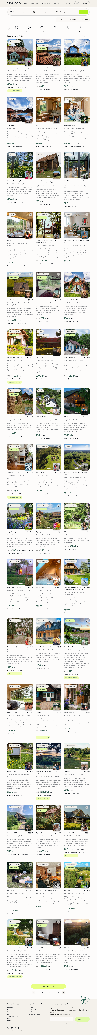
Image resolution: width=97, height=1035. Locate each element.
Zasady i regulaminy (34, 1009)
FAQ (8, 1014)
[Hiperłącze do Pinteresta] (19, 1028)
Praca (8, 1018)
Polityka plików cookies (34, 1014)
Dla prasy (31, 1007)
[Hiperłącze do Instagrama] (8, 1028)
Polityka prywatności (34, 1012)
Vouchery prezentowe (12, 1016)
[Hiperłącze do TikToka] (15, 1028)
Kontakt (9, 1020)
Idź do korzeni (10, 1012)
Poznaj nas (10, 1007)
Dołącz (9, 1009)
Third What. (30, 1030)
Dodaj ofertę (57, 3)
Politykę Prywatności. (79, 1023)
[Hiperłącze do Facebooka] (12, 1028)
